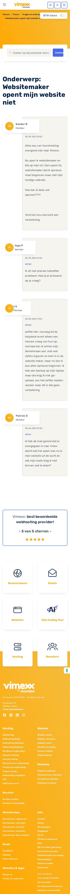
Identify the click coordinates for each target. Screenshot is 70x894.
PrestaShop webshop (47, 779)
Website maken (44, 735)
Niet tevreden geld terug (49, 847)
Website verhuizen (46, 739)
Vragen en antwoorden (33, 14)
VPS (5, 779)
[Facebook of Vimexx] (6, 715)
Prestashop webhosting (14, 767)
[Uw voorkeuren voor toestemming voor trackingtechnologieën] (67, 670)
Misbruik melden (45, 863)
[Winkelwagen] (64, 5)
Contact (41, 819)
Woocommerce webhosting (16, 763)
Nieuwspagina (44, 827)
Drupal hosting (10, 771)
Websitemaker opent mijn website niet (24, 18)
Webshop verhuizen (46, 783)
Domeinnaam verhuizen (14, 823)
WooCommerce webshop (49, 775)
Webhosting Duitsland (13, 743)
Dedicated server (11, 783)
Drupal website (44, 755)
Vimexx (6, 14)
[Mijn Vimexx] (57, 5)
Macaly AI (7, 874)
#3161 (28, 434)
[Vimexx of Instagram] (24, 715)
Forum (16, 14)
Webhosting (8, 735)
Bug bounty (42, 867)
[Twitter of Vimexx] (12, 715)
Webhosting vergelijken (14, 775)
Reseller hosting (10, 799)
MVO (39, 843)
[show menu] (4, 4)
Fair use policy (44, 882)
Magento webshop (46, 771)
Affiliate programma (47, 839)
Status (40, 823)
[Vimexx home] (20, 4)
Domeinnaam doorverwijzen (16, 835)
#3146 (28, 325)
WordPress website (46, 747)
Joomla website (45, 751)
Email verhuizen (10, 859)
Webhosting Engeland (13, 747)
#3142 (28, 264)
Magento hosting (11, 755)
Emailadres (8, 851)
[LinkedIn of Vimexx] (18, 715)
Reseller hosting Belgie (14, 803)
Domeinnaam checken (13, 827)
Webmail (7, 855)
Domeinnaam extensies (14, 831)
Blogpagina (42, 831)
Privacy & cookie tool (13, 878)
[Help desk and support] (51, 5)
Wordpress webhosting (14, 751)
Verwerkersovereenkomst (50, 886)
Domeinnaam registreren (15, 819)
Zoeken (59, 52)
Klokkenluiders (44, 859)
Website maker (44, 743)
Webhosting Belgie (11, 739)
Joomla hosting (10, 759)
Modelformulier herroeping (50, 855)
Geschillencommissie (47, 851)
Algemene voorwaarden (48, 890)
